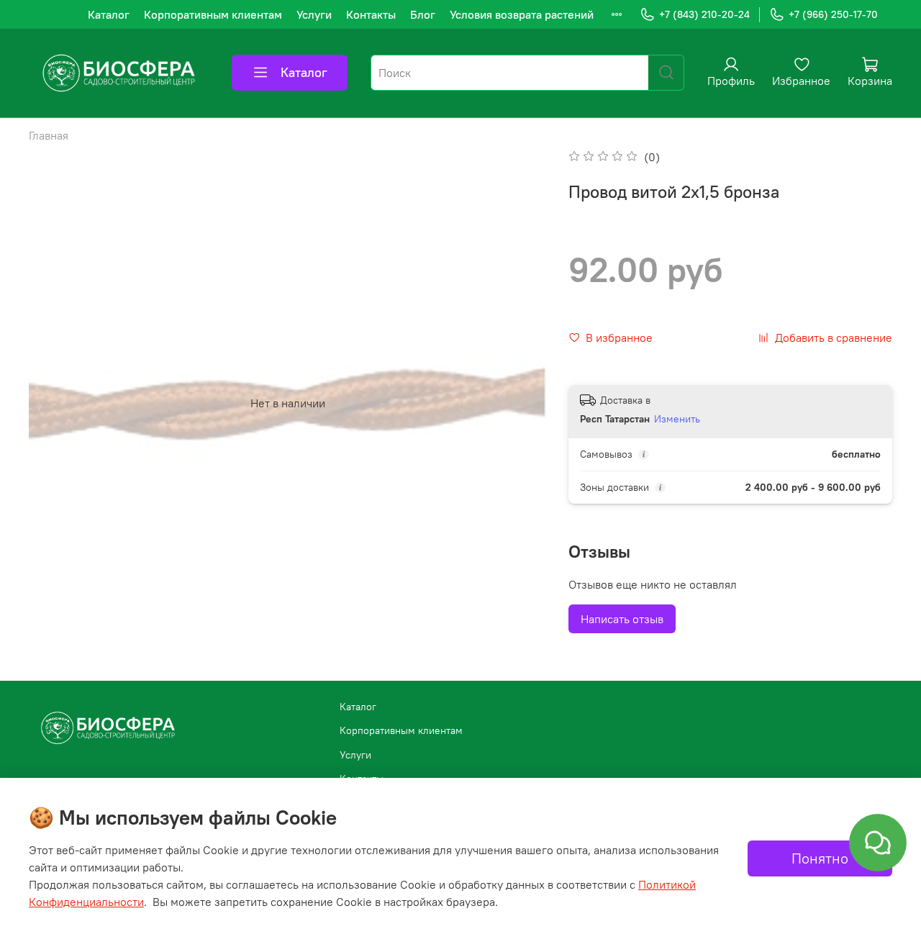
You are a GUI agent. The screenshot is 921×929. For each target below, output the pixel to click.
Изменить (677, 418)
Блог (422, 14)
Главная (48, 135)
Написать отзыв (622, 619)
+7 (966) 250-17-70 (833, 14)
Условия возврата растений (522, 14)
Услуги (314, 14)
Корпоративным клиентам (213, 14)
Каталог (109, 14)
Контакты (371, 14)
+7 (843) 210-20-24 (704, 14)
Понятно (819, 858)
